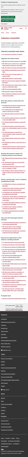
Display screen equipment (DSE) (8, 367)
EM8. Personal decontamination (11, 89)
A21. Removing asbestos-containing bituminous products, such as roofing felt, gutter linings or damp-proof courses (14, 251)
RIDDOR (3, 361)
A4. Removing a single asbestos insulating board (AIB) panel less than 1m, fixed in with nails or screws (14, 198)
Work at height (4, 383)
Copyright (7, 438)
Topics (7, 32)
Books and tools (4, 420)
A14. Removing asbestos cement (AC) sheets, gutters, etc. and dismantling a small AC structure (14, 128)
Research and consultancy (7, 430)
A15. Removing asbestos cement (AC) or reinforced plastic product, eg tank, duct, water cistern (14, 134)
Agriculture (3, 334)
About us (3, 398)
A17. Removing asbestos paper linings (13, 242)
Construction (4, 319)
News (2, 401)
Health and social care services (8, 322)
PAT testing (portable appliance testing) (10, 380)
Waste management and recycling (8, 340)
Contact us (3, 407)
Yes (17, 305)
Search (2, 438)
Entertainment (4, 337)
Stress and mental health (6, 377)
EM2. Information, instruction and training (14, 67)
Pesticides (3, 325)
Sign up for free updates (6, 404)
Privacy (17, 438)
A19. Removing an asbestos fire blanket (13, 247)
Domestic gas (4, 328)
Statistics (3, 410)
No (21, 305)
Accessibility (4, 441)
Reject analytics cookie (7, 20)
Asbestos (13, 32)
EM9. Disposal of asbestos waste (12, 91)
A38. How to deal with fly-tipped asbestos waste (14, 298)
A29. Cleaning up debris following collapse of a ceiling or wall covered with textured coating (13, 172)
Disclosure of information (14, 441)
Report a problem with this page (14, 309)
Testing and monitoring (6, 427)
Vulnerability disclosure (6, 443)
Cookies (13, 438)
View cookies (4, 23)
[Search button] (26, 28)
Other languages (4, 446)
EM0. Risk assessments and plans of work (14, 61)
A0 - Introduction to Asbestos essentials (12, 54)
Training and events (5, 423)
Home (2, 32)
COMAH (3, 386)
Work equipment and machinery (8, 374)
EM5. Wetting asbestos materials (12, 78)
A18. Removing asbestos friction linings (13, 244)
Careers (3, 413)
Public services (4, 331)
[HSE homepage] (6, 28)
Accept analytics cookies (8, 17)
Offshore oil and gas (5, 346)
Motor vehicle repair (5, 343)
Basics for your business (6, 358)
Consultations (16, 443)
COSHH (2, 364)
